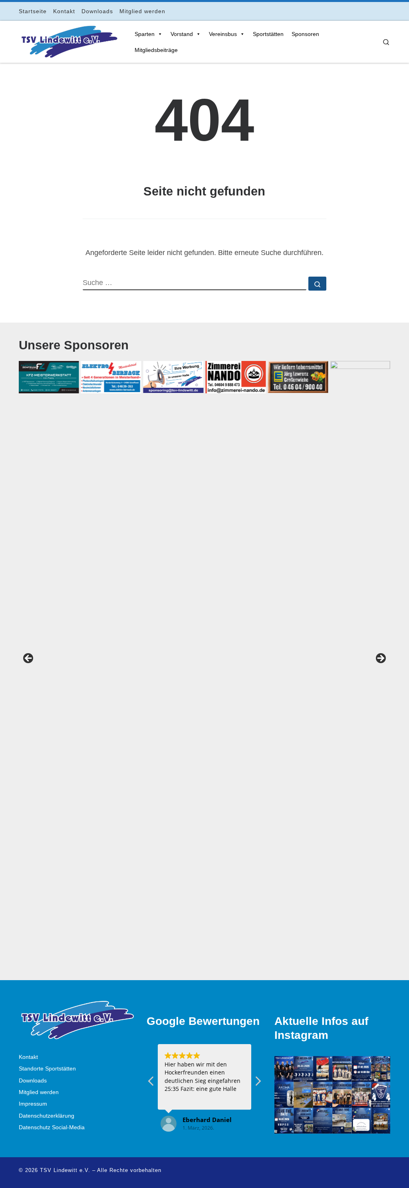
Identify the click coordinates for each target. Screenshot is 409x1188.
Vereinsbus (223, 34)
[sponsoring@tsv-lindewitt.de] (173, 377)
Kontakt (28, 1057)
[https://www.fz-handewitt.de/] (49, 377)
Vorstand (182, 34)
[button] (258, 1083)
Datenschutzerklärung (46, 1116)
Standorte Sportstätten (47, 1069)
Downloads (33, 1081)
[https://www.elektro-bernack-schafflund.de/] (111, 377)
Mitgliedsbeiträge (156, 50)
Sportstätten (268, 34)
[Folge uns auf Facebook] (354, 11)
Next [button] (380, 659)
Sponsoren (305, 34)
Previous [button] (29, 659)
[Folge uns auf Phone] (388, 11)
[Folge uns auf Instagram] (365, 11)
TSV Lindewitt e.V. (65, 1170)
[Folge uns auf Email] (377, 11)
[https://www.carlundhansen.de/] (360, 661)
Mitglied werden (39, 1092)
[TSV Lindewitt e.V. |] (69, 40)
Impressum (33, 1104)
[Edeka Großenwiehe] (298, 377)
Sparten (145, 34)
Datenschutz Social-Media (52, 1127)
